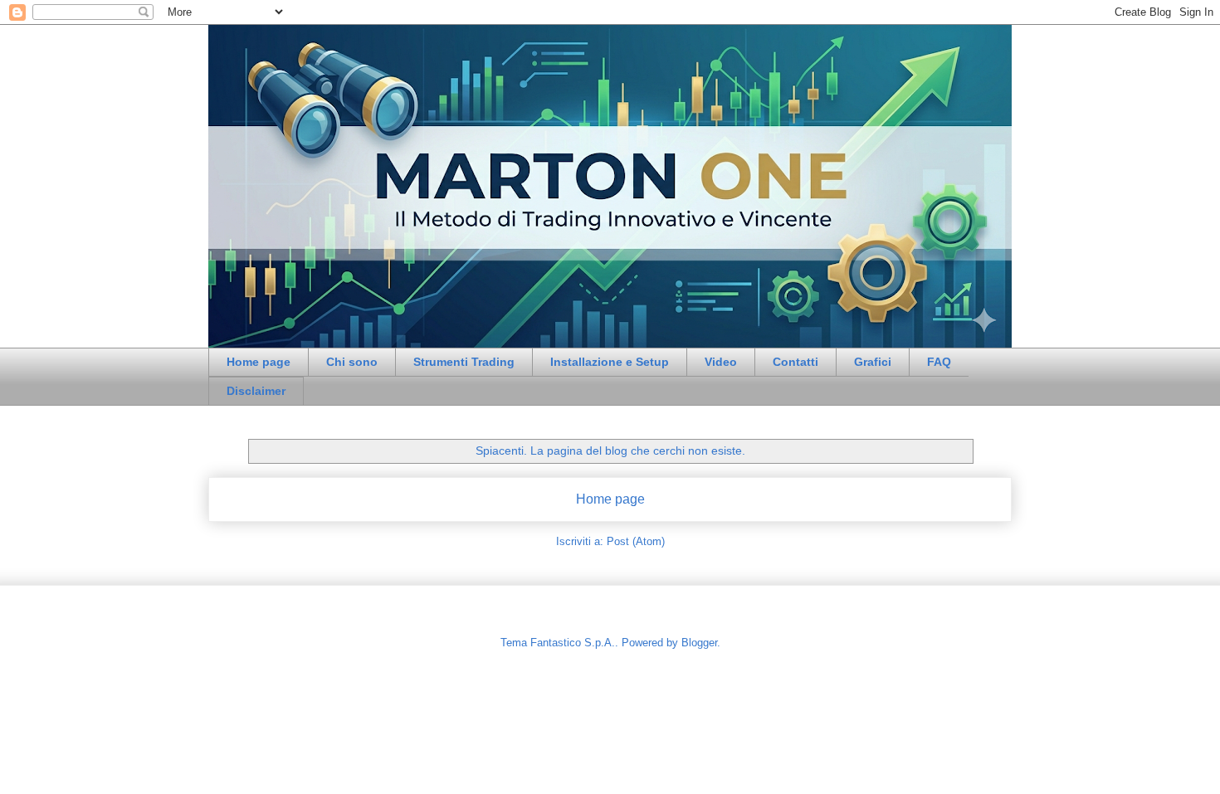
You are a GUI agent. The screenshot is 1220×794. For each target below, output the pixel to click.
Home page (258, 361)
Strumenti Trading (464, 361)
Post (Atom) (636, 541)
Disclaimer (256, 390)
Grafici (872, 361)
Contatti (795, 361)
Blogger (699, 642)
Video (721, 361)
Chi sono (352, 361)
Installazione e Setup (609, 361)
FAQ (939, 361)
